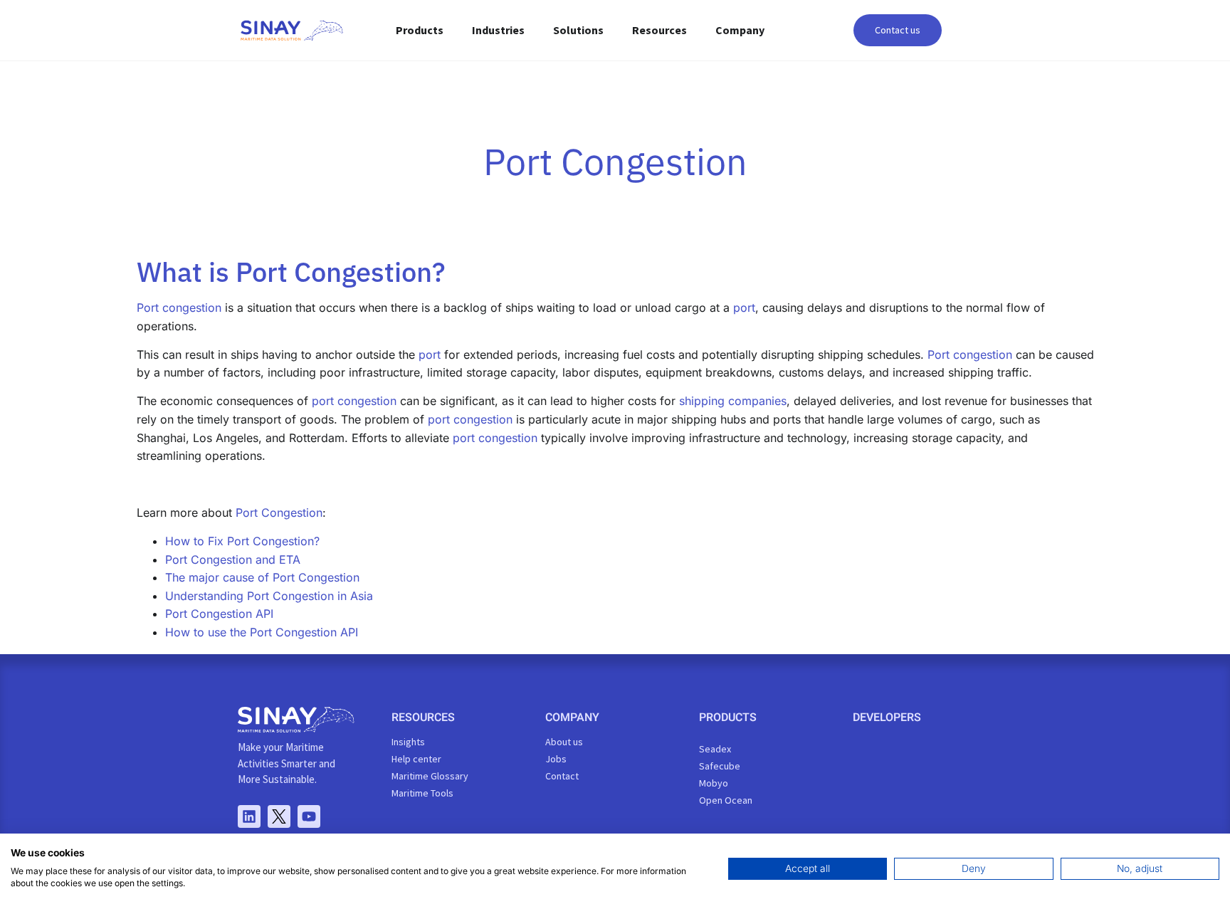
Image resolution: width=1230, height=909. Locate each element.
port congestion (354, 401)
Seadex (715, 748)
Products (419, 30)
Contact (562, 775)
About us (564, 741)
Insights (408, 741)
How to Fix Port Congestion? (242, 541)
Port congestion (179, 307)
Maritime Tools (422, 793)
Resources (659, 30)
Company (739, 30)
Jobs (556, 758)
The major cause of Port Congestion (262, 577)
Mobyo (713, 783)
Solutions (578, 30)
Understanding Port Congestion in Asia (269, 596)
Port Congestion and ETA (232, 559)
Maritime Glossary (429, 775)
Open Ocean (725, 800)
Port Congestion (279, 512)
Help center (416, 758)
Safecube (719, 766)
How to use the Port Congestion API (261, 632)
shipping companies (733, 401)
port (744, 307)
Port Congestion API (219, 613)
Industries (498, 30)
